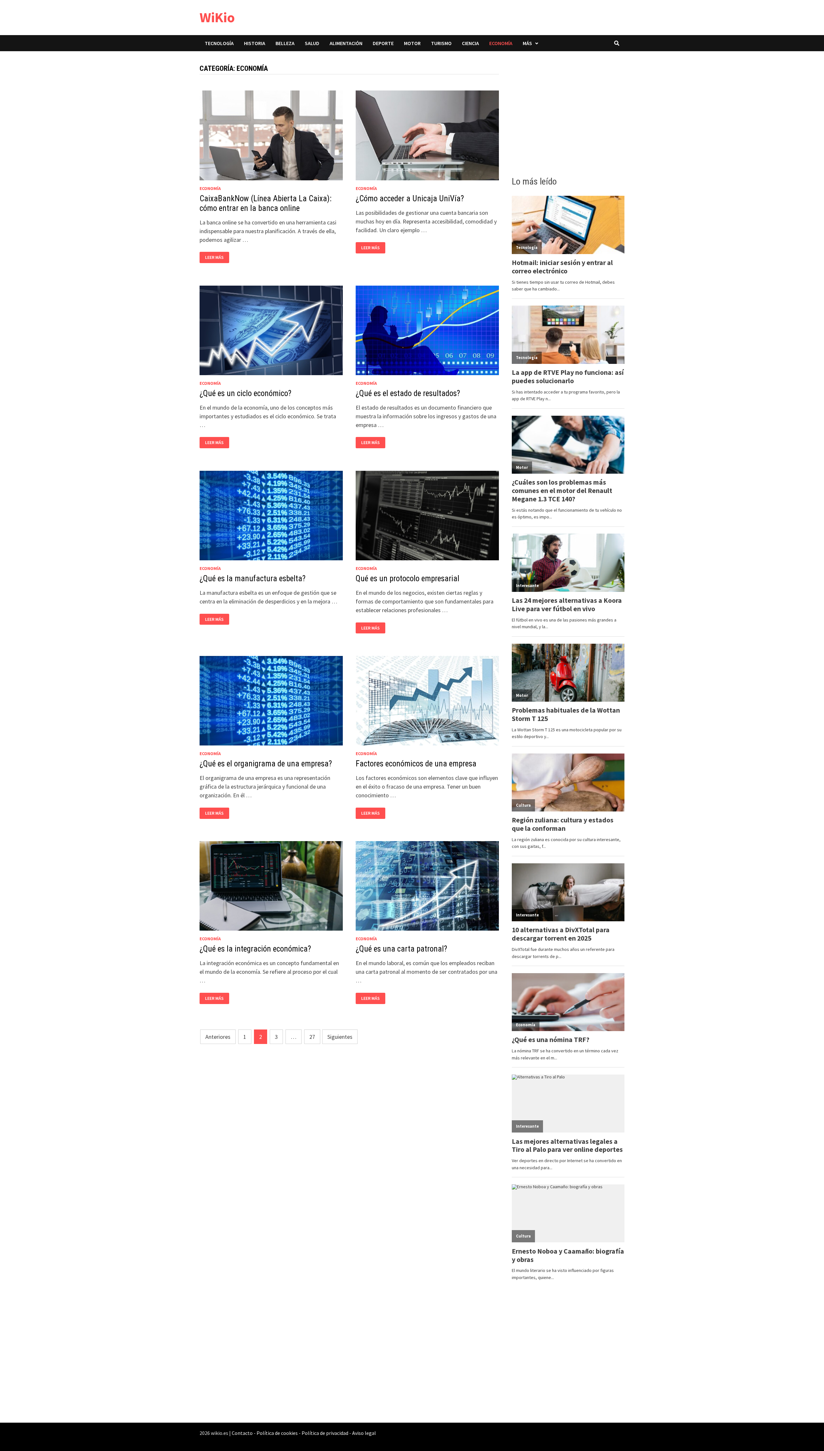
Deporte (383, 43)
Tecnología (219, 43)
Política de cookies (277, 1433)
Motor (412, 43)
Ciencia (470, 43)
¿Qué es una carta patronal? (401, 948)
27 (312, 1036)
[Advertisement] (568, 112)
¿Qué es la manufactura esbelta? (252, 578)
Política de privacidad (325, 1433)
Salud (312, 43)
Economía (500, 43)
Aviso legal (364, 1433)
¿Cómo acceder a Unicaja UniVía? (410, 198)
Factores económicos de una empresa (416, 763)
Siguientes (339, 1036)
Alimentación (346, 43)
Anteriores (217, 1036)
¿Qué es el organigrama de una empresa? (266, 763)
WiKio (217, 17)
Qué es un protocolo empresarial (407, 578)
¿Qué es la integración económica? (255, 948)
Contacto (242, 1433)
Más (527, 43)
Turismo (441, 43)
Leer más (217, 257)
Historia (254, 43)
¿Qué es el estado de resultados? (408, 393)
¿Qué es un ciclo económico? (245, 393)
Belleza (285, 43)
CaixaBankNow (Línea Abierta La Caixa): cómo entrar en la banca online (266, 203)
